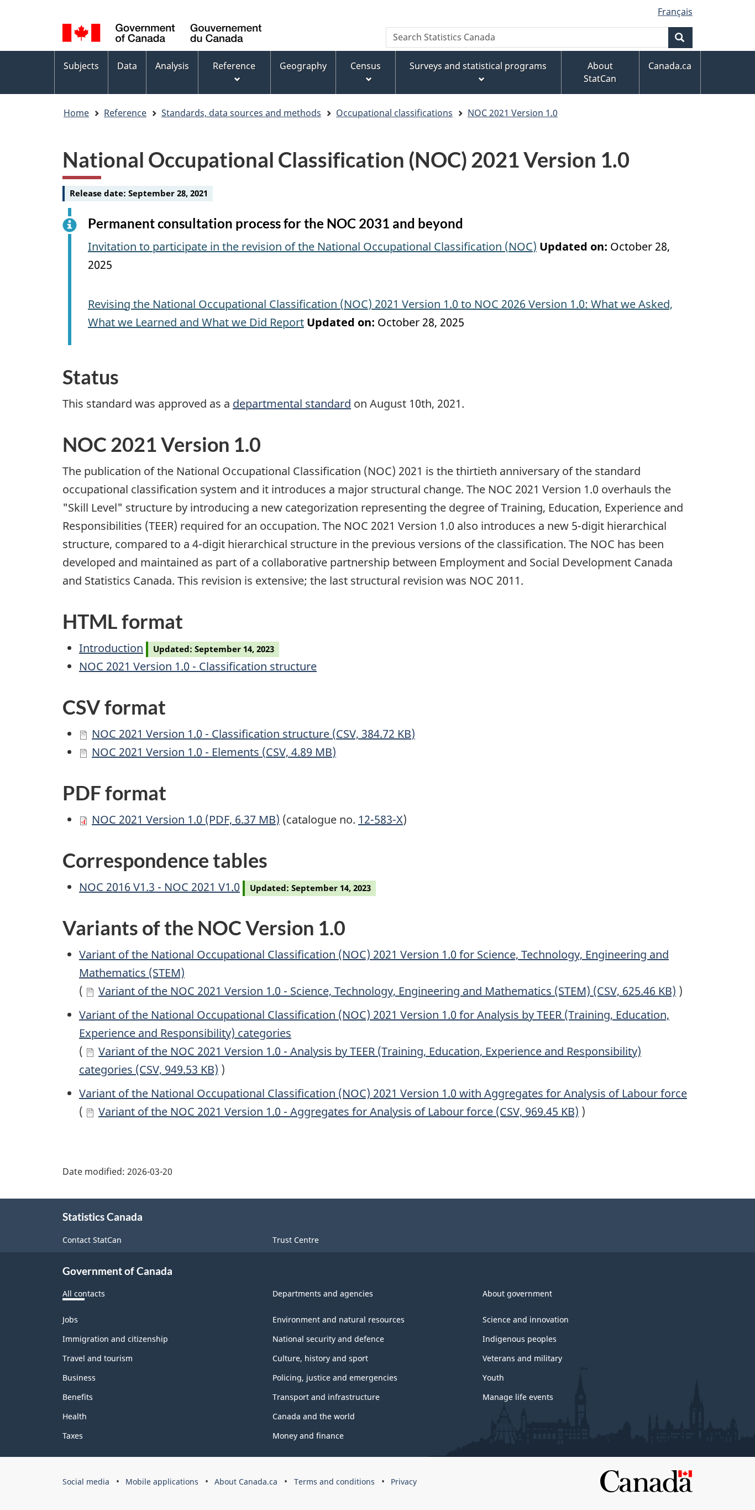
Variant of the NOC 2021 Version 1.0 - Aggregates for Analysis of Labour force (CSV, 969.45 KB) (338, 1111)
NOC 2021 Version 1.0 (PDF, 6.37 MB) (186, 819)
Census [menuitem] (365, 66)
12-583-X (380, 819)
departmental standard (292, 403)
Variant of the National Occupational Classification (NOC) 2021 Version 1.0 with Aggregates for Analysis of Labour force (383, 1093)
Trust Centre (295, 1240)
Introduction (111, 648)
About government (517, 1293)
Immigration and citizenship (115, 1339)
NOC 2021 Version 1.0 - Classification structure (198, 666)
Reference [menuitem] (234, 66)
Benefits (77, 1397)
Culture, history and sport (320, 1358)
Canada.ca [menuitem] (669, 66)
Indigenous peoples (520, 1339)
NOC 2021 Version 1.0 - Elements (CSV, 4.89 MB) (214, 751)
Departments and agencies (322, 1293)
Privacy (404, 1481)
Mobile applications (161, 1481)
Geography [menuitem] (303, 66)
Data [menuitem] (127, 66)
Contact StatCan (92, 1240)
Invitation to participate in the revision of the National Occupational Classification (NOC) (312, 246)
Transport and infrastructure (326, 1397)
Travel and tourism (97, 1358)
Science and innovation (526, 1319)
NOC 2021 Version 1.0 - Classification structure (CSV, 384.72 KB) (253, 733)
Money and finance (308, 1435)
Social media (85, 1481)
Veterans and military (522, 1358)
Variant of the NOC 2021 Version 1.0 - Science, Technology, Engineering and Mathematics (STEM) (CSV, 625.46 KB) (387, 990)
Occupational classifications (394, 113)
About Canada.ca (245, 1481)
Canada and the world (313, 1416)
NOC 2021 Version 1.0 (513, 113)
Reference (125, 113)
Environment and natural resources (338, 1319)
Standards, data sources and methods (241, 113)
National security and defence (328, 1339)
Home (76, 113)
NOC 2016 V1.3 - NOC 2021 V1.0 (159, 886)
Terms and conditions (334, 1481)
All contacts (83, 1293)
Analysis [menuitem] (172, 66)
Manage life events (518, 1397)
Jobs (70, 1319)
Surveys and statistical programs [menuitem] (478, 66)
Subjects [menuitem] (81, 66)
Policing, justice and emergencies (334, 1377)
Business (79, 1377)
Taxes (72, 1435)
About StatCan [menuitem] (600, 72)
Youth (493, 1377)
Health (74, 1416)
